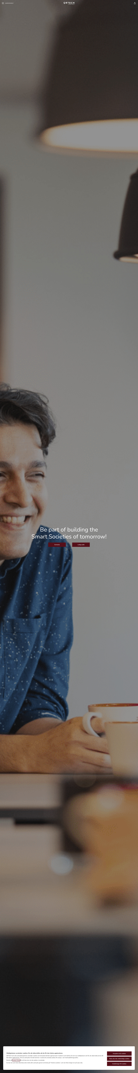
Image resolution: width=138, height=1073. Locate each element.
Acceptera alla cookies (119, 1053)
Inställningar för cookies (119, 1064)
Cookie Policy (16, 1060)
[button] (135, 3)
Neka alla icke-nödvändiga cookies (119, 1059)
